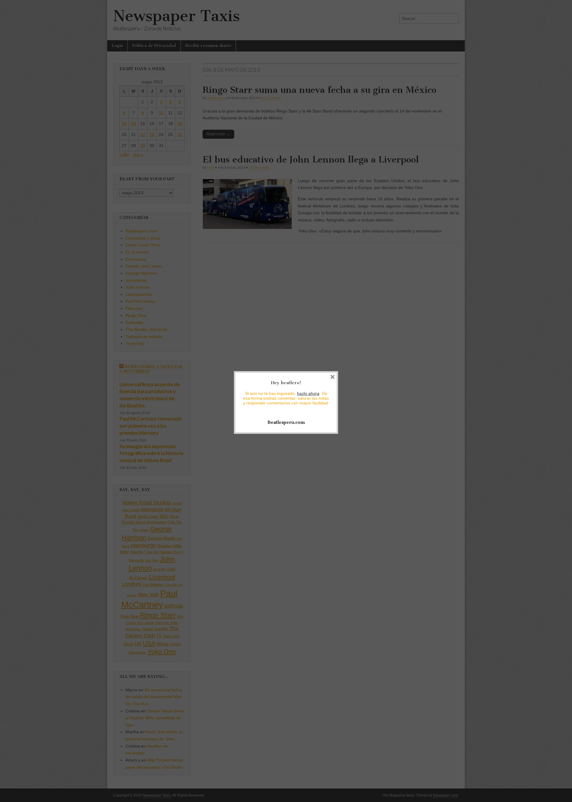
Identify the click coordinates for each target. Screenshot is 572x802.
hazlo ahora (308, 393)
